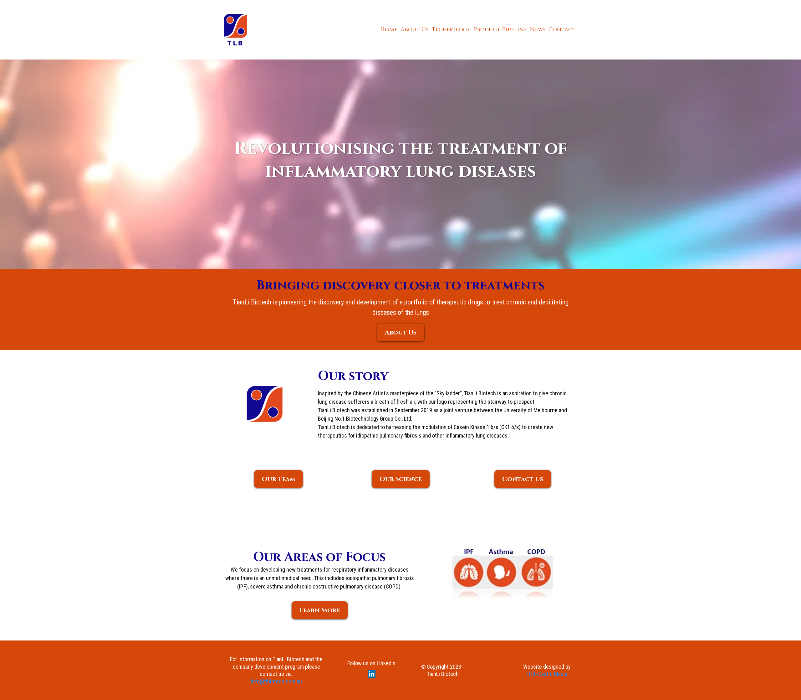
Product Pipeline (500, 30)
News (537, 30)
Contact (562, 30)
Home (388, 30)
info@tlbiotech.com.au (276, 681)
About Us (414, 30)
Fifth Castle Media (547, 674)
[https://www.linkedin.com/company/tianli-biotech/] (371, 674)
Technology (451, 30)
